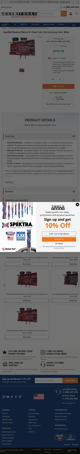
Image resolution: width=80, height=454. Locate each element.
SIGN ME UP (59, 239)
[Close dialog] (77, 204)
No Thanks (59, 243)
